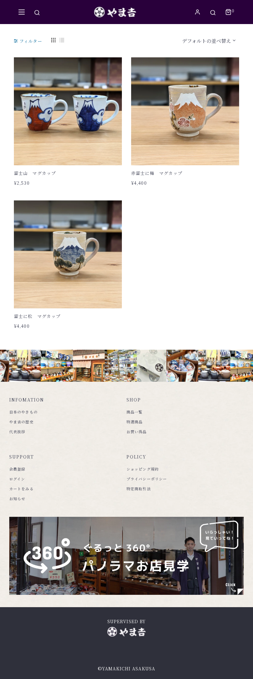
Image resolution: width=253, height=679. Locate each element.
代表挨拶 (17, 431)
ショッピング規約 (142, 468)
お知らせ (17, 498)
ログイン (17, 478)
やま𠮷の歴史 (21, 421)
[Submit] (71, 148)
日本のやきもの (23, 411)
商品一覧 (134, 411)
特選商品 (134, 421)
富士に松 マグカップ (37, 316)
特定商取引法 (138, 488)
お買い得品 (136, 431)
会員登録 (17, 468)
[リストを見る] (61, 39)
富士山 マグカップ (35, 173)
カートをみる (21, 488)
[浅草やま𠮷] (115, 12)
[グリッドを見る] (53, 39)
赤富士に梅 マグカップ (156, 173)
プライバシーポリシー (146, 478)
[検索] (37, 12)
